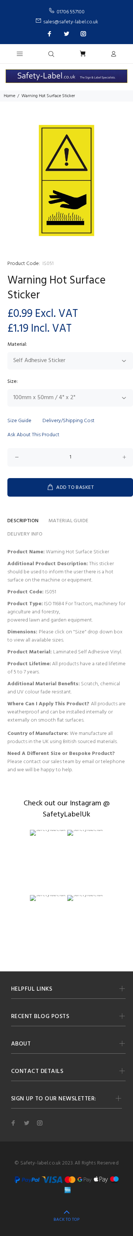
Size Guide (19, 421)
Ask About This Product (33, 435)
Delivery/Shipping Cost (68, 421)
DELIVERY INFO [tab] (24, 534)
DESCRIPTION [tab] (23, 521)
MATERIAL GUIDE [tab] (68, 521)
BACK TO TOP (66, 1219)
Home (9, 96)
